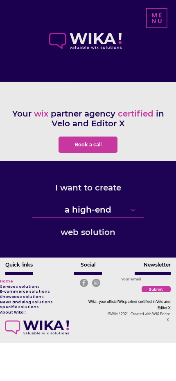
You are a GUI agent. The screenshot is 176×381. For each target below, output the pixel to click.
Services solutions (20, 286)
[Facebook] (84, 283)
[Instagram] (96, 283)
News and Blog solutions (26, 302)
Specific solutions (19, 307)
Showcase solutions (22, 296)
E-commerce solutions (25, 291)
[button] (156, 18)
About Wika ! (13, 312)
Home (6, 281)
